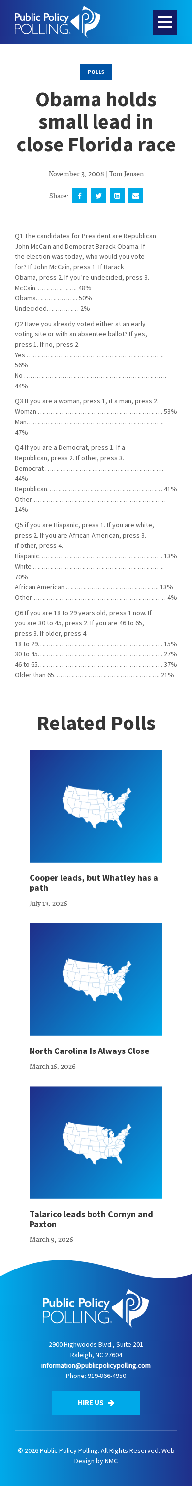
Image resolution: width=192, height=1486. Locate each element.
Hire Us (91, 1402)
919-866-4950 (107, 1375)
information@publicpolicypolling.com (96, 1365)
